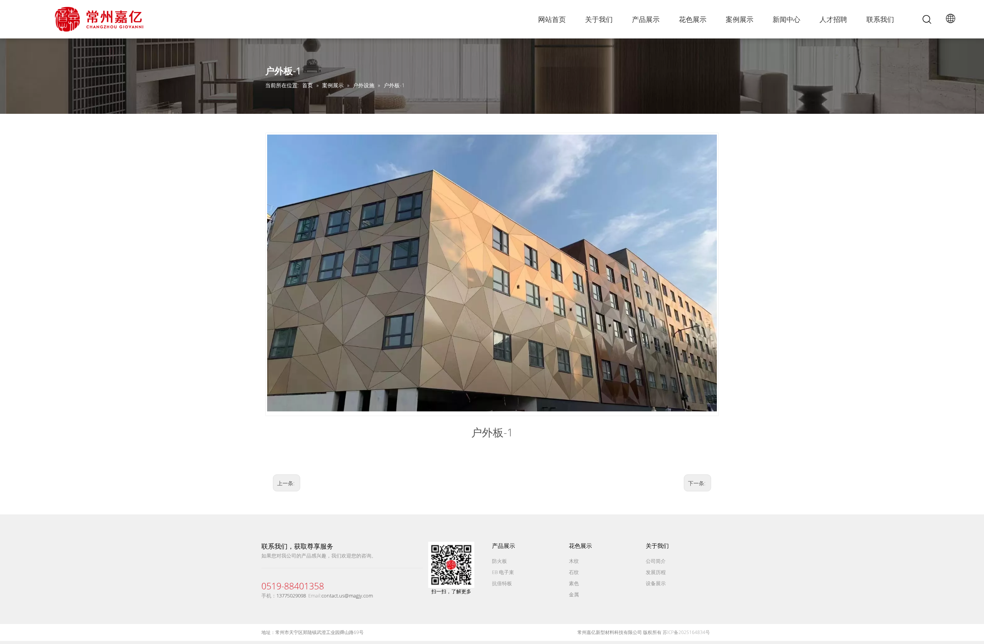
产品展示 (646, 19)
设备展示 (656, 583)
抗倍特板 (502, 583)
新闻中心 (786, 19)
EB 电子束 (503, 572)
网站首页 (552, 19)
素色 (574, 583)
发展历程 (656, 572)
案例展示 (739, 19)
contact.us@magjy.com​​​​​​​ (347, 595)
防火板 (499, 560)
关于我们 (599, 19)
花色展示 (692, 19)
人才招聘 (833, 19)
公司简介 (656, 560)
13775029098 (291, 595)
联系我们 (880, 19)
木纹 (574, 560)
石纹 (574, 572)
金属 (574, 594)
